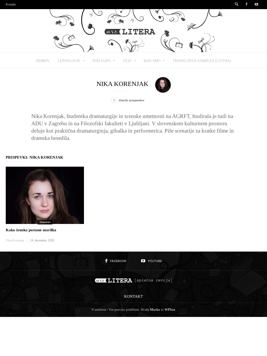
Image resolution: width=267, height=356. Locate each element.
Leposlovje (69, 61)
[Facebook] (246, 4)
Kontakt (11, 4)
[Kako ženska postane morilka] (45, 195)
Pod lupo (102, 61)
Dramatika (45, 222)
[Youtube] (256, 4)
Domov (43, 61)
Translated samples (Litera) (202, 61)
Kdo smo (152, 61)
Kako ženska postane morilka (31, 230)
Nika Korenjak (15, 240)
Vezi (127, 61)
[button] (236, 5)
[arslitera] (133, 50)
